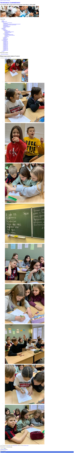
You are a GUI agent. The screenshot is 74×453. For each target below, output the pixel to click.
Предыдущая (2, 54)
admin (9, 445)
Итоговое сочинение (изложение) (9, 31)
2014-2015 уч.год (5, 47)
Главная (3, 20)
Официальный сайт (4, 21)
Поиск (1, 17)
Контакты (3, 51)
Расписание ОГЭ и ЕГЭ (8, 32)
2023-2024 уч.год (5, 41)
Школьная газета (5, 39)
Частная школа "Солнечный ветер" (10, 2)
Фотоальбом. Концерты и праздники (10, 35)
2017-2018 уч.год (5, 45)
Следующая (6, 54)
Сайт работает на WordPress (4, 449)
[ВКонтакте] (4, 448)
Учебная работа (5, 30)
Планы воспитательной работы (9, 34)
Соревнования (5, 37)
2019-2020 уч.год (5, 44)
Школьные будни (5, 38)
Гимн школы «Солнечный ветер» (7, 22)
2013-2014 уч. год (5, 48)
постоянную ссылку (25, 445)
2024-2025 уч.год (5, 40)
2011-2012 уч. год (5, 49)
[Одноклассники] (5, 448)
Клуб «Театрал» (7, 36)
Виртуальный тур (5, 25)
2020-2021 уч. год (5, 43)
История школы (5, 23)
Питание (4, 27)
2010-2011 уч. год (5, 50)
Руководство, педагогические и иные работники (9, 24)
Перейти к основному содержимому (5, 0)
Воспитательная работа (6, 33)
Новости (4, 29)
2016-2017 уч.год (5, 46)
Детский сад (3, 28)
